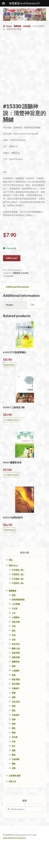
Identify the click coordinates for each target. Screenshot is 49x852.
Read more (9, 364)
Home (9, 26)
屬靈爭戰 (15, 661)
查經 (14, 706)
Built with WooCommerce (14, 838)
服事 (14, 697)
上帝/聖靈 (16, 604)
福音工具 (12, 781)
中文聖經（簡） (18, 579)
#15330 (10, 276)
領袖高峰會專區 (18, 599)
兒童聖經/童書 (15, 775)
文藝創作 (15, 688)
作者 (14, 626)
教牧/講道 (16, 679)
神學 (14, 724)
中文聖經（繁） (18, 570)
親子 (14, 746)
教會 (14, 675)
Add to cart (11, 258)
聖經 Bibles (13, 565)
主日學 (14, 608)
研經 (14, 719)
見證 (14, 741)
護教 (14, 750)
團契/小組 (16, 648)
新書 (14, 693)
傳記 (14, 630)
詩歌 (14, 595)
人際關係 (15, 617)
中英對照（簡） (18, 583)
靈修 (14, 763)
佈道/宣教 (16, 622)
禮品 (11, 560)
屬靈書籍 (17, 26)
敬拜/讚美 (16, 684)
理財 (14, 710)
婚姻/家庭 (16, 657)
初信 (14, 639)
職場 (14, 732)
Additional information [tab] (17, 287)
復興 (14, 666)
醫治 (14, 755)
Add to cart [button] (12, 419)
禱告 (14, 728)
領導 (14, 768)
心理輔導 (15, 670)
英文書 (14, 737)
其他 (14, 635)
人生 (14, 613)
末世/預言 (16, 701)
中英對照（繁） (18, 574)
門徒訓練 (15, 759)
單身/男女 (16, 644)
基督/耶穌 (16, 653)
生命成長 (26, 26)
